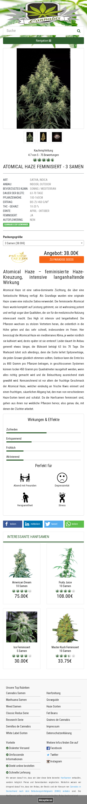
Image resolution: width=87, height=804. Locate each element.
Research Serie (14, 719)
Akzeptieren (45, 800)
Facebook (56, 748)
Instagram (56, 761)
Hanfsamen (66, 778)
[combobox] (43, 243)
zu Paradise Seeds (62, 259)
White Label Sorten (17, 733)
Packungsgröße (13, 237)
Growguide (53, 699)
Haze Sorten (54, 706)
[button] (12, 524)
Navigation (42, 40)
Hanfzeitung (53, 693)
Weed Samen (13, 706)
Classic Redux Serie (17, 713)
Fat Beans (52, 713)
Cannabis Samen (15, 693)
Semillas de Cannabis (18, 726)
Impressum (53, 726)
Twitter (54, 754)
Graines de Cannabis (58, 719)
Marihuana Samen (16, 699)
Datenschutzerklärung (59, 733)
